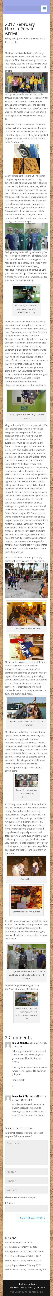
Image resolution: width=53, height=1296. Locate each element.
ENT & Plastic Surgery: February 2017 (23, 1260)
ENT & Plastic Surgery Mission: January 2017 (26, 1269)
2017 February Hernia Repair (32, 38)
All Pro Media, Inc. (34, 1291)
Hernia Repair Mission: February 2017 (22, 1265)
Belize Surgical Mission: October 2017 (23, 1256)
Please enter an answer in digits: (20, 1197)
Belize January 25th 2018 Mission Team (24, 1251)
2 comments (11, 42)
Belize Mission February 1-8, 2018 (21, 1246)
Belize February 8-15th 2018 (18, 1242)
